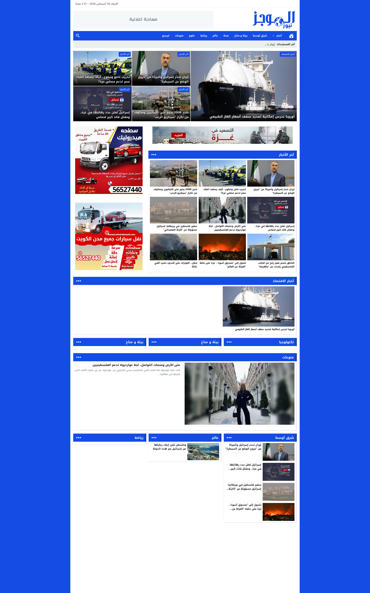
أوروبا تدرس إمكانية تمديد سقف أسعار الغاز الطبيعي (264, 329)
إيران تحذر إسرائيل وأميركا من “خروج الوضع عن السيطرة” (274, 191)
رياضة (203, 35)
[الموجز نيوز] (255, 19)
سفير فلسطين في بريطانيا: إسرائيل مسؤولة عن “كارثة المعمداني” (176, 228)
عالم (215, 35)
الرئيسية (291, 36)
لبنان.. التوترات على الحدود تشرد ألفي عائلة (175, 265)
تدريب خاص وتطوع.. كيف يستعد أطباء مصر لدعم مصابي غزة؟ (225, 191)
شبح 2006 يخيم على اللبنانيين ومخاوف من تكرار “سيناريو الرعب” (175, 191)
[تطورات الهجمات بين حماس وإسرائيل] (222, 135)
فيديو (165, 35)
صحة (226, 35)
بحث (77, 35)
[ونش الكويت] (109, 160)
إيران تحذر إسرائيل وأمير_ (261, 44)
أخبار (279, 35)
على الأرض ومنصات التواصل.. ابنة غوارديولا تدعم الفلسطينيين (227, 228)
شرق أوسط (260, 35)
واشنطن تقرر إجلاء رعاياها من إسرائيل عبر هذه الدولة (169, 446)
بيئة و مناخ (240, 35)
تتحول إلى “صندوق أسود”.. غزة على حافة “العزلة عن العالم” (223, 265)
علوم (192, 35)
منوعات (179, 35)
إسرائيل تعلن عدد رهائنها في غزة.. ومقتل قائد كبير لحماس (274, 228)
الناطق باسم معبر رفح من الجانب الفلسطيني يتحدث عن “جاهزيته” (276, 265)
